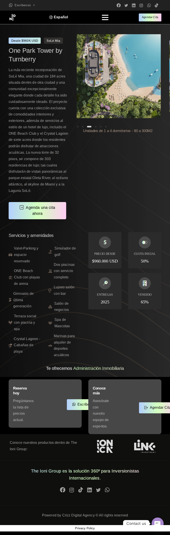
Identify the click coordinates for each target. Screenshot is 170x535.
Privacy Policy (85, 528)
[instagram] (141, 5)
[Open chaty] (158, 523)
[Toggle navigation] (105, 17)
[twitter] (126, 5)
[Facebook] (118, 5)
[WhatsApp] (149, 5)
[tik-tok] (156, 5)
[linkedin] (133, 5)
